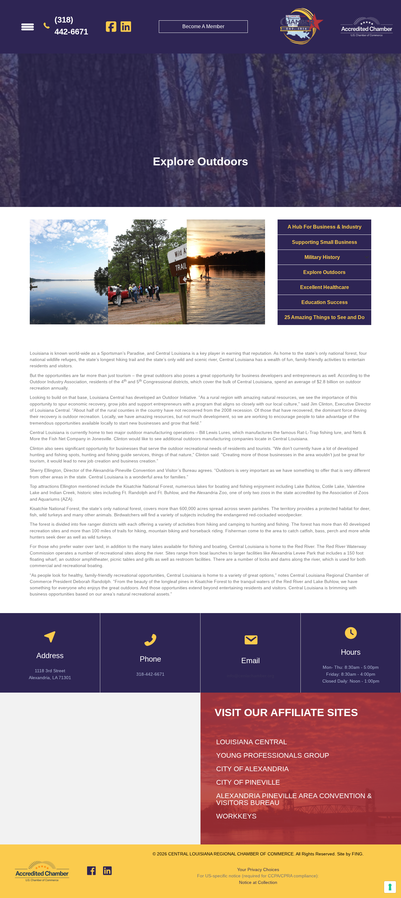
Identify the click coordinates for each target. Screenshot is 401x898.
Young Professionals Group (272, 755)
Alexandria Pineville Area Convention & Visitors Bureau (294, 799)
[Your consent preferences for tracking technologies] (390, 887)
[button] (366, 257)
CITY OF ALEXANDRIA (252, 769)
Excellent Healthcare (324, 287)
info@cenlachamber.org (250, 675)
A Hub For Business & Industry (325, 227)
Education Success (324, 302)
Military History (322, 257)
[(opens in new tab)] (366, 26)
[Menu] (27, 26)
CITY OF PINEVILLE (248, 782)
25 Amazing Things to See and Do (324, 317)
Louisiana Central (251, 742)
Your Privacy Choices (258, 869)
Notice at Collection (258, 882)
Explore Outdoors (324, 272)
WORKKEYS (236, 816)
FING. (358, 853)
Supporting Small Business (324, 242)
